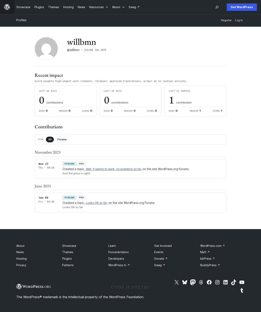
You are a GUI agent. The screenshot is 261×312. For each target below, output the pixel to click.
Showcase (69, 245)
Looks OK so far (96, 202)
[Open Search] (217, 7)
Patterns (68, 265)
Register (226, 20)
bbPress (207, 258)
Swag (159, 265)
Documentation (118, 252)
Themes (67, 252)
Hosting (21, 258)
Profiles (21, 20)
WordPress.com (212, 245)
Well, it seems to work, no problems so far (113, 169)
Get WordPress (242, 7)
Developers (116, 258)
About (20, 245)
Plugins (67, 258)
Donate (161, 258)
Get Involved (163, 245)
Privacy (21, 265)
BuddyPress (210, 265)
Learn (112, 245)
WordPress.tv (119, 265)
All (49, 139)
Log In (239, 20)
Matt (205, 252)
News (20, 252)
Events (158, 252)
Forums (62, 139)
